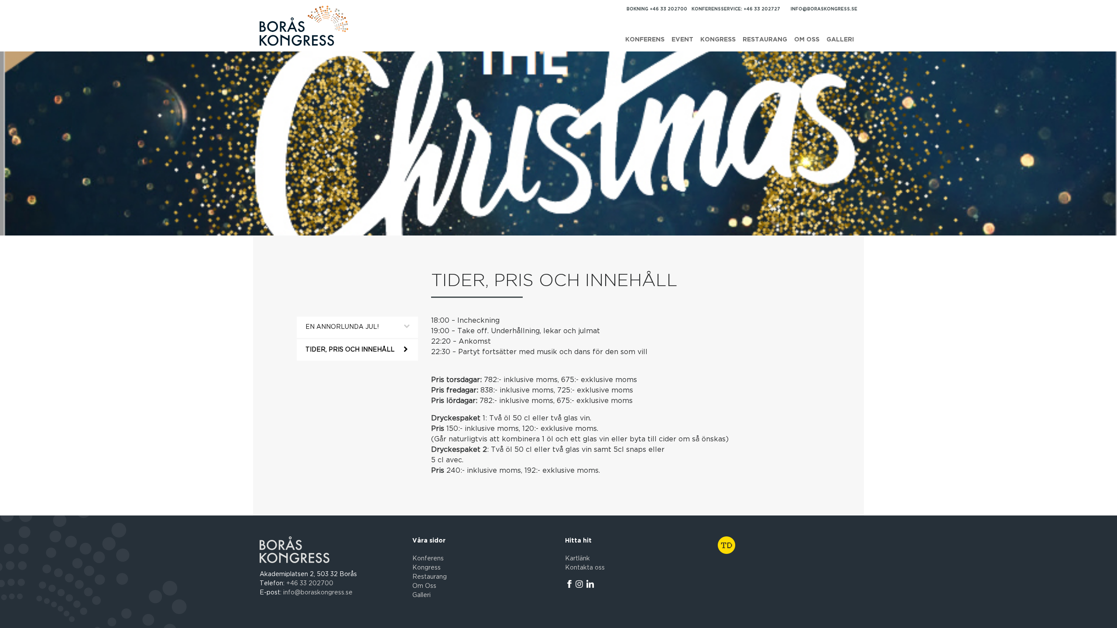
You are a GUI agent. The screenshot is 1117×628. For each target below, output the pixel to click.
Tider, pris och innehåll (349, 350)
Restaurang (765, 40)
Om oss (806, 40)
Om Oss (424, 586)
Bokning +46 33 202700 (657, 9)
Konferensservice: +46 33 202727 (736, 9)
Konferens (645, 40)
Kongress (718, 40)
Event (682, 40)
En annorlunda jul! (342, 327)
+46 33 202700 (309, 583)
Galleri (840, 40)
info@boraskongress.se (824, 9)
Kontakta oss (585, 568)
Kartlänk (577, 559)
